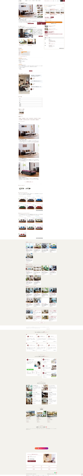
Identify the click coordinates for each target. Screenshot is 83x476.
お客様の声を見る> (49, 6)
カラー (20, 100)
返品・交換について (50, 45)
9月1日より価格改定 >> (50, 18)
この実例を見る (40, 36)
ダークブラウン (31, 118)
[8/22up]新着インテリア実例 (34, 475)
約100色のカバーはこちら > (39, 210)
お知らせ (49, 466)
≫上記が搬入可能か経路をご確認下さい (52, 41)
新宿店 (33, 88)
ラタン (27, 118)
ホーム (19, 2)
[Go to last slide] (19, 11)
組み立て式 (37, 119)
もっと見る (41, 322)
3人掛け (20, 118)
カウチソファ (36, 118)
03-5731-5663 (32, 459)
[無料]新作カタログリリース (29, 475)
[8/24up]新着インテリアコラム (39, 475)
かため (39, 118)
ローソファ (23, 2)
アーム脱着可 (20, 119)
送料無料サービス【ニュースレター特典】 (45, 475)
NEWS (26, 475)
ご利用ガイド (33, 466)
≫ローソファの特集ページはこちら (27, 22)
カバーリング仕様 (32, 119)
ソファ (21, 2)
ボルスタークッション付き (26, 119)
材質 (19, 102)
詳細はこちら (34, 341)
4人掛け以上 (24, 118)
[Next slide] (36, 11)
